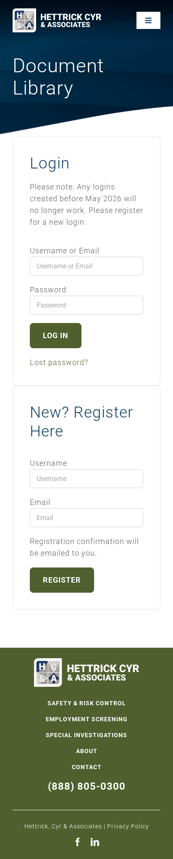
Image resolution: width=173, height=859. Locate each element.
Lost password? (59, 362)
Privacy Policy (128, 826)
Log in (55, 335)
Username (48, 463)
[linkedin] (95, 842)
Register (62, 579)
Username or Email (65, 250)
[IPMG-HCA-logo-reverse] (57, 12)
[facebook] (77, 842)
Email (40, 502)
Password (48, 289)
